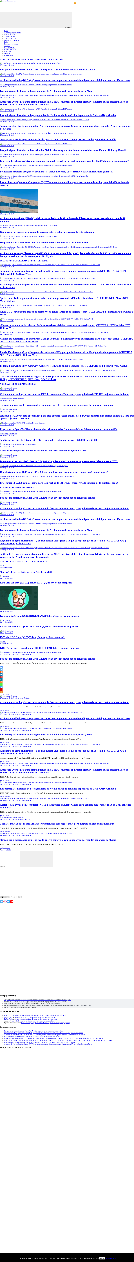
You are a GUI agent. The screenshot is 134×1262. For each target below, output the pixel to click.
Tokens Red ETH (10, 38)
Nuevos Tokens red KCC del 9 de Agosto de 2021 (26, 572)
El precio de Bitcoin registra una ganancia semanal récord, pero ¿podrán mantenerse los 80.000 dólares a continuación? (64, 161)
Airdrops (7, 46)
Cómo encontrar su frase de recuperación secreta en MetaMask (36, 1019)
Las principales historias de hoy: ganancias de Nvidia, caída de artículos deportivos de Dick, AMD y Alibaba (58, 115)
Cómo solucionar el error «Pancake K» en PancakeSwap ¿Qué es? (32, 1021)
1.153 (8, 850)
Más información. (111, 1258)
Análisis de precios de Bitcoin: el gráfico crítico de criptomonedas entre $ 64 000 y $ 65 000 (48, 440)
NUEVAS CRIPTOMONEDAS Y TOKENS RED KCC (24, 561)
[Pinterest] (1, 677)
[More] (1, 692)
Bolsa (6, 42)
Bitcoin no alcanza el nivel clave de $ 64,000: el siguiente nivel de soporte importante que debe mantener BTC (59, 461)
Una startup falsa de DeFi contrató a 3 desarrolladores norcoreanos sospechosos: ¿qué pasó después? (54, 472)
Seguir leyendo (5, 694)
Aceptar (102, 1258)
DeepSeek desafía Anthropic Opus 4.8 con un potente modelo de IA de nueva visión (44, 242)
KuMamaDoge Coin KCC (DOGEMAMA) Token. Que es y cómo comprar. (40, 616)
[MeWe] (1, 679)
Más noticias (19, 698)
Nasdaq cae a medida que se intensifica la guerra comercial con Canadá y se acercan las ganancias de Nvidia (58, 139)
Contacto (7, 53)
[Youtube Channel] (11, 901)
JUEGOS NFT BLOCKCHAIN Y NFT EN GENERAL (24, 261)
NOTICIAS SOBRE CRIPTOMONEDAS (18, 384)
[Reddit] (1, 672)
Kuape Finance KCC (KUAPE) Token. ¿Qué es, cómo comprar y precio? (39, 626)
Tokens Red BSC (10, 36)
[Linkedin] (1, 674)
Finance (6, 1015)
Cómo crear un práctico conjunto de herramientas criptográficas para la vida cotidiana (47, 232)
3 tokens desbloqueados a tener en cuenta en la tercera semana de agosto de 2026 (43, 450)
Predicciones (8, 55)
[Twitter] (1, 669)
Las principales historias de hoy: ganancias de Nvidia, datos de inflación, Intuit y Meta (46, 91)
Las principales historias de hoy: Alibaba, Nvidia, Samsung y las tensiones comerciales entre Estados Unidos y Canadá (63, 150)
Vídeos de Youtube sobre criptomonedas (17, 487)
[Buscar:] (10, 866)
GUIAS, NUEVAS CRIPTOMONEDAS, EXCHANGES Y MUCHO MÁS (32, 59)
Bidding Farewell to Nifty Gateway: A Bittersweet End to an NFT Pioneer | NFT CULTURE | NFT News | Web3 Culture (64, 365)
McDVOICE (8, 1017)
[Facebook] (1, 667)
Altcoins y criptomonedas (12, 33)
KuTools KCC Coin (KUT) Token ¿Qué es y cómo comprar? (32, 637)
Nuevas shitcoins (9, 34)
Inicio (6, 31)
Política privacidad (10, 49)
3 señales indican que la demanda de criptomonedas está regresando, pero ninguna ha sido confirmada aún (57, 405)
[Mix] (1, 682)
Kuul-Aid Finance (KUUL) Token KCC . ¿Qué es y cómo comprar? (36, 582)
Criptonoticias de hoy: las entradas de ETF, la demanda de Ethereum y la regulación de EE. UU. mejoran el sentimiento (64, 394)
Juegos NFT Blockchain (12, 40)
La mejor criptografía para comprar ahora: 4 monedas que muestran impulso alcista (39, 1015)
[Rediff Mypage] (1, 689)
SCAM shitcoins (9, 48)
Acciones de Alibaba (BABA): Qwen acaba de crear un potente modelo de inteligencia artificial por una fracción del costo (65, 80)
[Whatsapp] (1, 684)
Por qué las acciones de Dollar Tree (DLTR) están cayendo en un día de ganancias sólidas (47, 69)
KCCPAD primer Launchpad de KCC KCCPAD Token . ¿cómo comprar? (39, 648)
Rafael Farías (8, 1019)
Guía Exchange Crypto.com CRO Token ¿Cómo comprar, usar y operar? (45, 1023)
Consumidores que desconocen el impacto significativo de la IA (36, 1017)
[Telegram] (1, 687)
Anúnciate (7, 51)
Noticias (27, 698)
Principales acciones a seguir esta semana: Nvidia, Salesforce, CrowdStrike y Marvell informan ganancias (56, 171)
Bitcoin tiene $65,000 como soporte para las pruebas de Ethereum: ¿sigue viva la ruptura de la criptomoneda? (59, 482)
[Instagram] (5, 901)
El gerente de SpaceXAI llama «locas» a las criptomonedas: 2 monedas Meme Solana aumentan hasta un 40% (58, 429)
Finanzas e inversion (11, 44)
